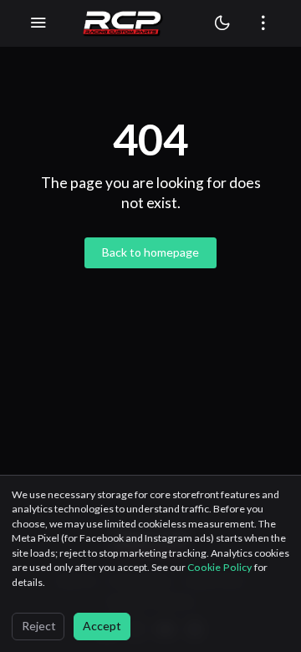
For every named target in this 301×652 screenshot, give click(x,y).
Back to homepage (150, 252)
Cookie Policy (220, 567)
